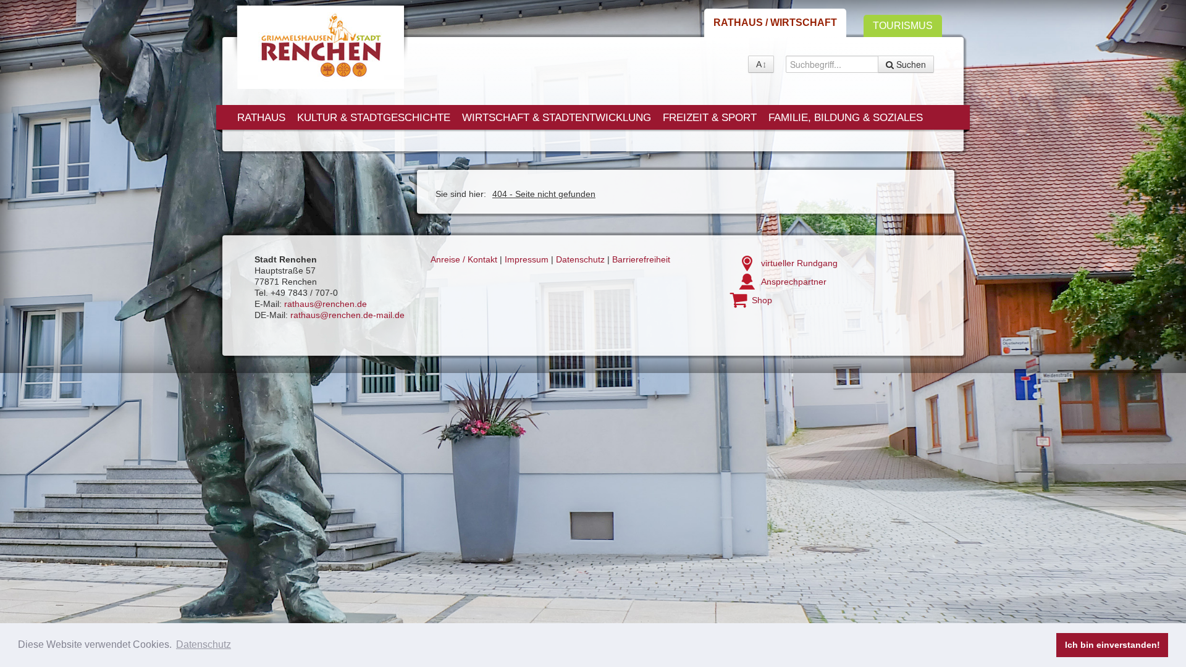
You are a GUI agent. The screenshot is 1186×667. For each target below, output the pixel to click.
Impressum (527, 259)
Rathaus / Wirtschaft (775, 22)
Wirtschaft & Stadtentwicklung (556, 118)
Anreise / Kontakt (464, 259)
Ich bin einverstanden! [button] (1112, 645)
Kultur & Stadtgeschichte (373, 118)
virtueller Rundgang (799, 263)
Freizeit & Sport (710, 118)
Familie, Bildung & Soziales (845, 118)
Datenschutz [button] (203, 644)
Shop (762, 300)
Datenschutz (580, 259)
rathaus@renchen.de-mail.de (347, 315)
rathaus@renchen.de (325, 304)
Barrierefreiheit (641, 259)
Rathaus (261, 118)
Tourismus (903, 25)
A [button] (759, 64)
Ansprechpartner (793, 282)
